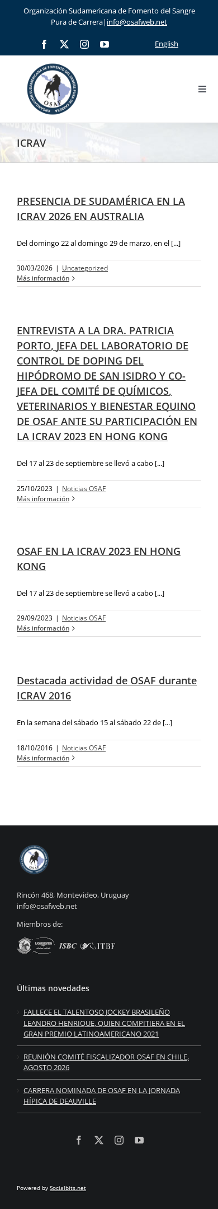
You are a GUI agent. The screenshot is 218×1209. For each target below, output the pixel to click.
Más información (43, 278)
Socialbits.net (68, 1188)
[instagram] (84, 44)
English (166, 44)
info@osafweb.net (137, 22)
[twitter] (64, 44)
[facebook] (44, 44)
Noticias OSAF (84, 488)
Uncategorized (85, 268)
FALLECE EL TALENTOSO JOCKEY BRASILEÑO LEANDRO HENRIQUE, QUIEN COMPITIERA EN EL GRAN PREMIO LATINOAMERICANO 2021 (104, 1023)
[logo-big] (52, 62)
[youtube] (104, 44)
